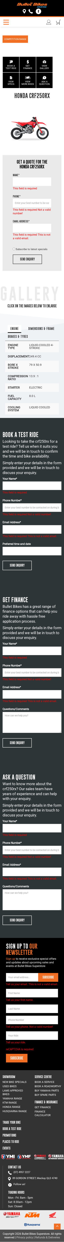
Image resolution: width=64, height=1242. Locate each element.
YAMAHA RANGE (12, 1098)
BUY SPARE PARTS (45, 1094)
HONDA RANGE (11, 1107)
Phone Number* (12, 500)
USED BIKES (10, 1086)
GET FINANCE (27, 66)
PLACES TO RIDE (11, 1141)
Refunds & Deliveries (47, 1237)
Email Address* (12, 522)
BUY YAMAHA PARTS (47, 1090)
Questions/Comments (16, 709)
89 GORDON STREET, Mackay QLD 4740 (34, 1178)
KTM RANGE (10, 1102)
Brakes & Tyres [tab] (18, 336)
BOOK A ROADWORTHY (48, 1086)
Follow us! (19, 1184)
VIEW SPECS (11, 82)
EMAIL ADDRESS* (21, 221)
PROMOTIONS (9, 1135)
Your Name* (10, 478)
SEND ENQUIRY (27, 259)
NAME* (16, 174)
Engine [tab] (14, 328)
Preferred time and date (17, 544)
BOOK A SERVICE (44, 1082)
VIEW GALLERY (44, 66)
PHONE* (16, 196)
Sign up (11, 958)
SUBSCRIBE (48, 977)
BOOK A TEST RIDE (11, 66)
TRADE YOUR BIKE (12, 1122)
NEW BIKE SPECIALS (14, 1082)
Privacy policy (24, 1237)
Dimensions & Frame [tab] (41, 328)
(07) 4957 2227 (21, 1172)
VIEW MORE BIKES (28, 82)
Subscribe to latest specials (31, 249)
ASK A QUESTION (44, 82)
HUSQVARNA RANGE (15, 1111)
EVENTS (6, 1148)
